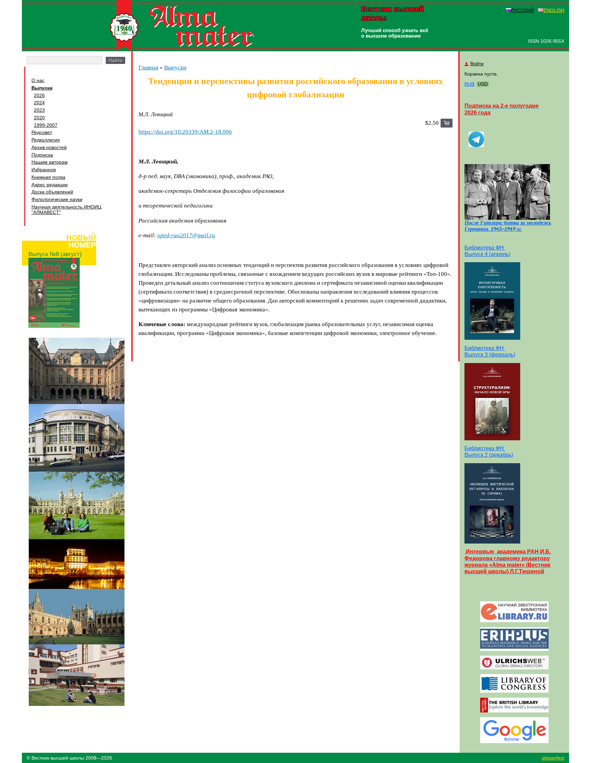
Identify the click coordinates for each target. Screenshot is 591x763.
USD (483, 84)
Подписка (42, 155)
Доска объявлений (52, 192)
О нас (37, 80)
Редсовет (41, 132)
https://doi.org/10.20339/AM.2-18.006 (185, 132)
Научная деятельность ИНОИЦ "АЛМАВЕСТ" (66, 209)
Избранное (43, 169)
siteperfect (553, 758)
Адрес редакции (49, 184)
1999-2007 (45, 125)
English (553, 10)
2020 (39, 117)
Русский (522, 10)
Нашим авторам (49, 162)
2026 (39, 95)
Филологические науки (56, 199)
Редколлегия (45, 140)
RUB (469, 84)
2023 (39, 110)
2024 (39, 102)
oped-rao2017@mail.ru (186, 235)
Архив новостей (49, 147)
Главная (148, 67)
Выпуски (42, 88)
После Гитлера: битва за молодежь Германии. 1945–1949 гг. (507, 226)
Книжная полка (48, 177)
